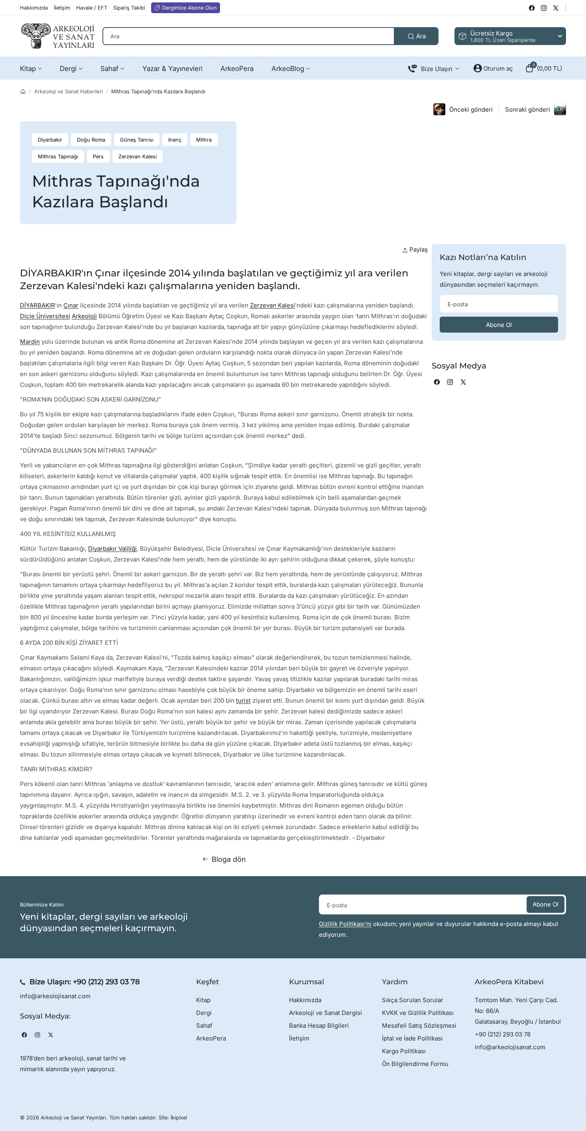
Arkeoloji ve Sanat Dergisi (325, 1013)
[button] (543, 68)
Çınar (71, 305)
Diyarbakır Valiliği (112, 548)
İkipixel (179, 1118)
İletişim (299, 1038)
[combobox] (270, 36)
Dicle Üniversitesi (45, 316)
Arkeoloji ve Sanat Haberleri (68, 91)
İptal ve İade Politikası (412, 1038)
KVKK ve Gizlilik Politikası (418, 1013)
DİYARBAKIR (37, 305)
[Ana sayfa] (23, 92)
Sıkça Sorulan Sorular (412, 1000)
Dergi (204, 1013)
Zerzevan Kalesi (272, 305)
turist (243, 700)
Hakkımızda (305, 1000)
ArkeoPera (211, 1038)
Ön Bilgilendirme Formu (415, 1064)
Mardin (30, 341)
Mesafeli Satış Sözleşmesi (419, 1025)
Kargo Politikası (404, 1051)
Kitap (203, 1000)
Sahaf (204, 1025)
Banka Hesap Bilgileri (319, 1025)
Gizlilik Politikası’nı (345, 924)
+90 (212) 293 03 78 (106, 981)
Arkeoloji (84, 316)
